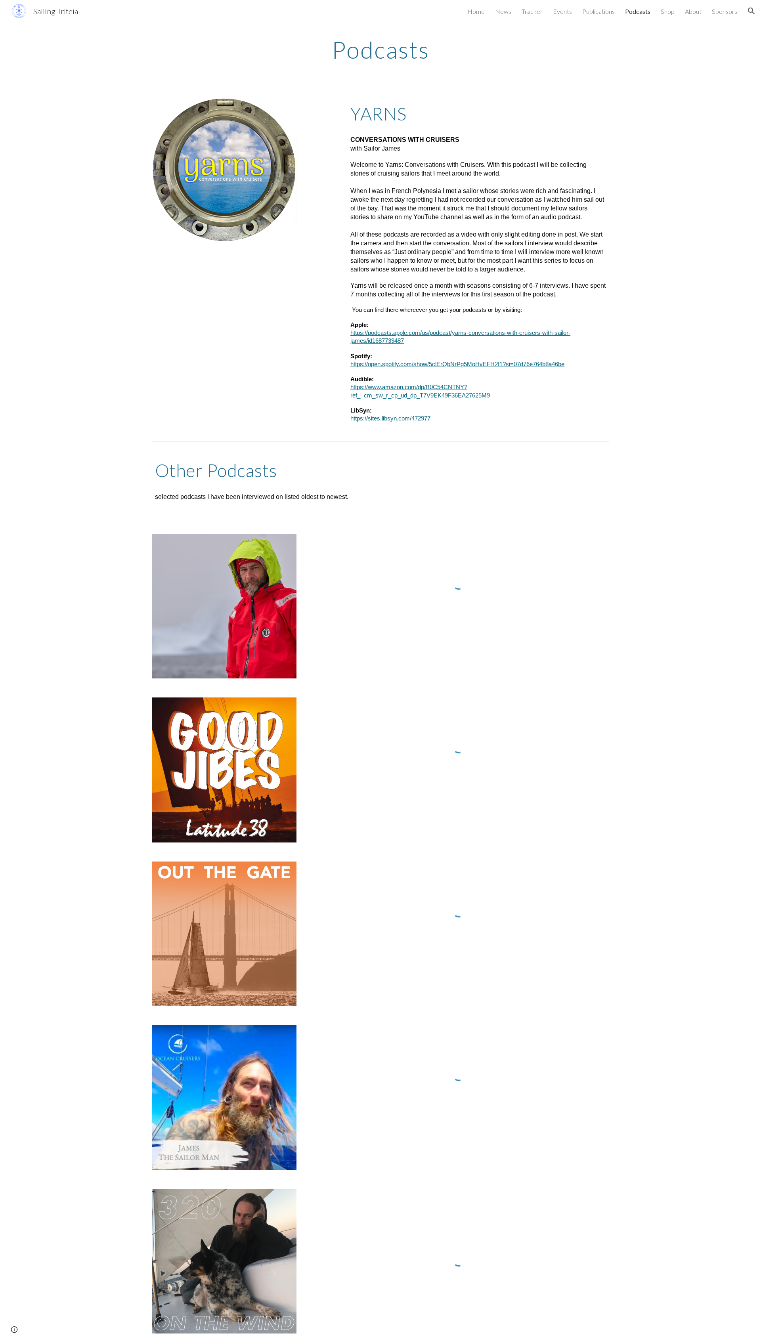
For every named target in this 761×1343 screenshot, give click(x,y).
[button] (751, 11)
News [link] (503, 11)
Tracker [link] (532, 11)
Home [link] (476, 11)
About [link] (693, 11)
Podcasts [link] (637, 11)
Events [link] (562, 11)
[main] (380, 49)
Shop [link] (668, 11)
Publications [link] (598, 11)
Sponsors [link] (724, 11)
